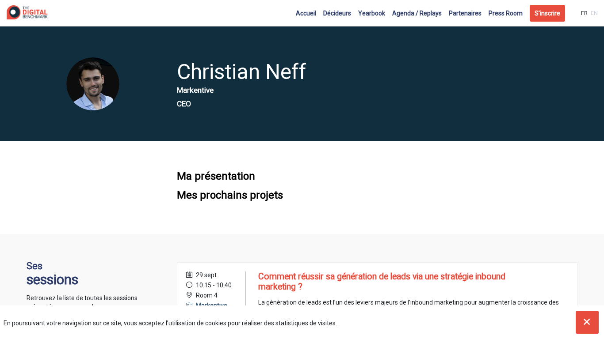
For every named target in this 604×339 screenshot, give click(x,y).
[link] (306, 13)
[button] (547, 13)
